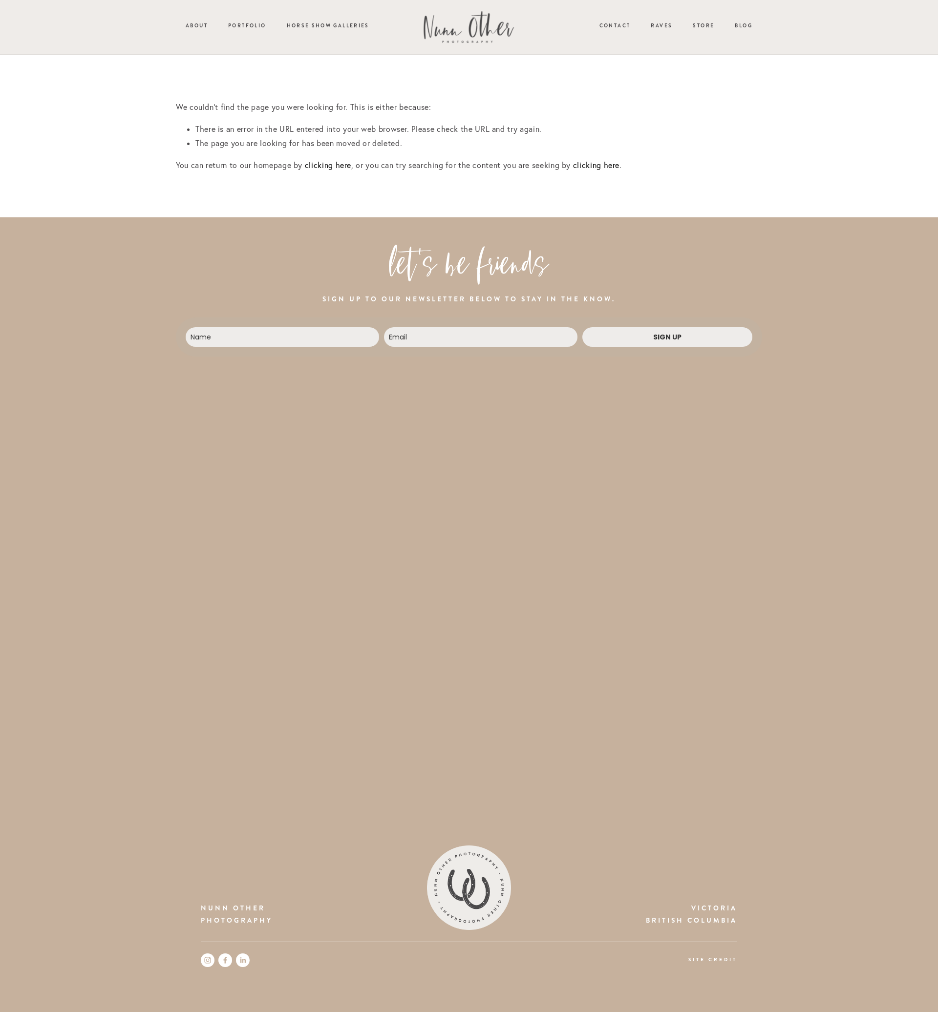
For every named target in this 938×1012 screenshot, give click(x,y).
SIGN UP (667, 337)
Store (703, 25)
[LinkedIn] (243, 960)
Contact (615, 25)
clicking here (328, 165)
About (197, 25)
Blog (743, 25)
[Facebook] (225, 960)
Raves (661, 25)
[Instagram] (207, 960)
